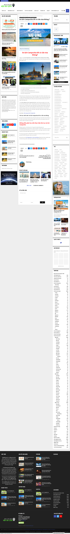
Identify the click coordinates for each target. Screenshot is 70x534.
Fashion (55, 428)
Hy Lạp (56, 305)
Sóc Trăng (58, 396)
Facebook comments (38, 185)
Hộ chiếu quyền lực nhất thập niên (45, 180)
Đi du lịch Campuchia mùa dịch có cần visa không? (26, 156)
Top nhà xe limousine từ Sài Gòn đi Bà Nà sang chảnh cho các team (28, 481)
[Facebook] (62, 10)
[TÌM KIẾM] (67, 20)
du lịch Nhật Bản (58, 99)
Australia (56, 294)
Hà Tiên (57, 388)
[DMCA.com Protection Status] (21, 523)
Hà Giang (57, 343)
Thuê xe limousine (27, 529)
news (55, 170)
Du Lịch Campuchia (27, 17)
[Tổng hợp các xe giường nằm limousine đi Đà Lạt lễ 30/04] (64, 229)
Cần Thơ (57, 383)
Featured (55, 429)
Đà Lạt (65, 176)
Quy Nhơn (57, 423)
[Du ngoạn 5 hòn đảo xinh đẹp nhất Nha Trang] (9, 51)
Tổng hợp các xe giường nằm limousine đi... (64, 234)
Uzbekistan (57, 326)
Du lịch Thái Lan (57, 159)
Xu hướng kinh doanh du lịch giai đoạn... (57, 234)
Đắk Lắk (57, 407)
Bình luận (29, 185)
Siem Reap (57, 284)
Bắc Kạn (57, 340)
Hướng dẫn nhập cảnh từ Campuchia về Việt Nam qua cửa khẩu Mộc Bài (44, 157)
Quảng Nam (58, 418)
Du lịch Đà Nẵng (57, 91)
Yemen (56, 329)
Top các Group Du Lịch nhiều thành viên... (57, 224)
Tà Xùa (57, 364)
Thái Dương (22, 21)
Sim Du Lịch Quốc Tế (52, 529)
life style (65, 116)
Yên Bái (57, 372)
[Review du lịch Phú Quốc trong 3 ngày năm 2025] (56, 67)
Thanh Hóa (58, 367)
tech (61, 124)
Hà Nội (60, 165)
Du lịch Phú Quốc (58, 102)
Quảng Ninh (58, 361)
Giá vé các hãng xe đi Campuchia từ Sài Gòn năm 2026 (46, 458)
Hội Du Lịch (4, 10)
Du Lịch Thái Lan (57, 332)
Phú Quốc (62, 121)
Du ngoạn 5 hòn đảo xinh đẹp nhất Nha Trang (9, 58)
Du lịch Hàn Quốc (57, 154)
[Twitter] (63, 10)
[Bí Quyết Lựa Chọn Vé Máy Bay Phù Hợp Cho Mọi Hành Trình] (4, 142)
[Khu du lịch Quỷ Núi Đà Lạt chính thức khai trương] (64, 220)
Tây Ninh (57, 397)
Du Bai (56, 299)
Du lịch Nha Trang (58, 97)
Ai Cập (56, 292)
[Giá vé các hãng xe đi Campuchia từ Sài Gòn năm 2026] (61, 204)
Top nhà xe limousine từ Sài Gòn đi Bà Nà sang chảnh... (9, 87)
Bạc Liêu (57, 377)
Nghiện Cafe (42, 10)
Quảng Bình (58, 359)
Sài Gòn (56, 124)
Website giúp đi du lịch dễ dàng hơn (9, 29)
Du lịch (63, 91)
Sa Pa (57, 362)
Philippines (57, 319)
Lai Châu (57, 350)
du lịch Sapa (64, 102)
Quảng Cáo (24, 520)
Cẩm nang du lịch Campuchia (29, 113)
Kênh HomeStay (20, 10)
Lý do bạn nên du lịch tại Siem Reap (12, 148)
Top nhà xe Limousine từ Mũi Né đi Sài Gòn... (63, 55)
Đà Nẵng (56, 132)
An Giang (57, 375)
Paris (56, 318)
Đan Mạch (56, 300)
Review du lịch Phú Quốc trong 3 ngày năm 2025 (64, 66)
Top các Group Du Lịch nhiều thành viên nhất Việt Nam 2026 (60, 49)
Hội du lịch (64, 165)
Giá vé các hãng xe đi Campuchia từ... (59, 211)
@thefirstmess (61, 266)
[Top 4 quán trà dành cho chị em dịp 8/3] (56, 78)
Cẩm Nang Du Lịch (57, 275)
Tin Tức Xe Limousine (28, 10)
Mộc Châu (58, 353)
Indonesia (57, 307)
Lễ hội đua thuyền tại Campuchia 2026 (11, 153)
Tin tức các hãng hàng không (59, 445)
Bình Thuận (58, 378)
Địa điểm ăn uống (57, 426)
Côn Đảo (57, 385)
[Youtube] (64, 10)
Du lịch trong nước (58, 105)
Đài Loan (61, 176)
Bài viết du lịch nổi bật (58, 273)
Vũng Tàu (57, 129)
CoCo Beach (58, 405)
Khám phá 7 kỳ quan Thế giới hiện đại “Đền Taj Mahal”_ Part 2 (34, 181)
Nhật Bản (57, 121)
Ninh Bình (57, 354)
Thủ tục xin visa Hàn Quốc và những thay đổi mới (8, 43)
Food (55, 432)
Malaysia (62, 118)
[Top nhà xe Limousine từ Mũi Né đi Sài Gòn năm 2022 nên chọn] (56, 55)
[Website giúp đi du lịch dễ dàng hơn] (9, 23)
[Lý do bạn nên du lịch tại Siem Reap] (4, 148)
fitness (56, 113)
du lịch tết (64, 108)
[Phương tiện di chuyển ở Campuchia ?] (4, 160)
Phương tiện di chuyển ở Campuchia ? (12, 159)
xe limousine (62, 129)
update (62, 127)
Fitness (55, 431)
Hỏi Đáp (48, 10)
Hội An (58, 420)
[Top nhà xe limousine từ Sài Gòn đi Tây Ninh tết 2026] (56, 61)
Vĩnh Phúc (58, 370)
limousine (57, 118)
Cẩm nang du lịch (11, 10)
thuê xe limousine (60, 173)
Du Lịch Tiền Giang (57, 334)
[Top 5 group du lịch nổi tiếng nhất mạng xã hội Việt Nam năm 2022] (56, 72)
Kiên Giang (58, 389)
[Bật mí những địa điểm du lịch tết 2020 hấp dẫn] (9, 66)
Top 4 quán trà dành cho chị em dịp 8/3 (63, 77)
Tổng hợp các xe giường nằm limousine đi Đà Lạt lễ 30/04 (46, 483)
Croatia (56, 297)
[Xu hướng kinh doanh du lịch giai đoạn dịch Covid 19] (57, 229)
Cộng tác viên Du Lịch (29, 525)
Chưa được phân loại (57, 276)
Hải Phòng (58, 346)
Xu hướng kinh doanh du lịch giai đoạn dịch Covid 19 (46, 477)
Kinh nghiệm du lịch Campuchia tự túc (36, 529)
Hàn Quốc (62, 113)
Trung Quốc (57, 127)
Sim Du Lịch (36, 10)
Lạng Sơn (57, 351)
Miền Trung (57, 402)
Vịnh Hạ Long (58, 369)
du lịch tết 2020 (57, 110)
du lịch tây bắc (57, 108)
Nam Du (57, 391)
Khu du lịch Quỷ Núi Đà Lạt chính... (64, 224)
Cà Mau (57, 380)
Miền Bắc (65, 168)
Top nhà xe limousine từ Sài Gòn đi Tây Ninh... (63, 60)
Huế (56, 410)
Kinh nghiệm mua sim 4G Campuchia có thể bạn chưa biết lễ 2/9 (23, 181)
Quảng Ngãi (58, 421)
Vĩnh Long (58, 399)
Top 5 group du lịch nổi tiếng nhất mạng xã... (63, 72)
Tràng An (58, 356)
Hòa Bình (57, 348)
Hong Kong (57, 303)
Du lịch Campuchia (58, 94)
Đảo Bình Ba (59, 413)
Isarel (56, 308)
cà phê (62, 89)
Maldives (56, 311)
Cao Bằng (58, 342)
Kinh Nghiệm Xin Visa (33, 17)
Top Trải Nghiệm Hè (11, 135)
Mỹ (55, 313)
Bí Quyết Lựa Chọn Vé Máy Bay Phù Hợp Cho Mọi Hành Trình (11, 141)
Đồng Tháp (58, 386)
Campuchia (57, 89)
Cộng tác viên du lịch (57, 278)
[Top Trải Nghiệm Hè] (4, 136)
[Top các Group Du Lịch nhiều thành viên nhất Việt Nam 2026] (61, 43)
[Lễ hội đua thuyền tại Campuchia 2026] (4, 154)
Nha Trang (58, 412)
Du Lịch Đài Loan (57, 289)
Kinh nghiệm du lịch (55, 10)
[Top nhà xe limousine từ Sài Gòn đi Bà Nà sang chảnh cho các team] (9, 81)
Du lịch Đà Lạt (56, 286)
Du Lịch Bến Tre (56, 281)
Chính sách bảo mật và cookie (58, 533)
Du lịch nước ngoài (22, 17)
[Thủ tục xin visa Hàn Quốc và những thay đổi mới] (9, 37)
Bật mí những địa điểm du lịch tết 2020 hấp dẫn (8, 73)
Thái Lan (66, 173)
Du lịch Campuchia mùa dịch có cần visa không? (27, 144)
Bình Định (57, 404)
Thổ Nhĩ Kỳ (57, 321)
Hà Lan (56, 302)
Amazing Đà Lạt (45, 529)
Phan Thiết (58, 415)
